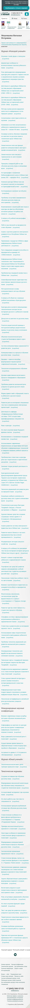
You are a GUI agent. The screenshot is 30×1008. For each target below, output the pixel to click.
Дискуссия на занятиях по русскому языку (14, 318)
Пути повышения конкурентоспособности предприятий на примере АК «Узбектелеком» (14, 252)
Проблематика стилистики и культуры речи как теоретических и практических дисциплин (14, 459)
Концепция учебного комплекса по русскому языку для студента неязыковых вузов (15, 498)
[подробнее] (5, 58)
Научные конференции (17, 964)
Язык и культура (6, 425)
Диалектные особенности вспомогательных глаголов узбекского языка (13, 65)
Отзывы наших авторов (7, 976)
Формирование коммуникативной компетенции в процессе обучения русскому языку (12, 844)
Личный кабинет (27, 14)
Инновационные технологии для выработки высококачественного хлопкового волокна (12, 653)
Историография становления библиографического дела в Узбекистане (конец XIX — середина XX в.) (14, 175)
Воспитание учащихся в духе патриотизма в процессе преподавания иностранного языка (14, 890)
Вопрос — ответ (5, 974)
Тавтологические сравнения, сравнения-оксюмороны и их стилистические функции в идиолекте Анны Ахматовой (14, 869)
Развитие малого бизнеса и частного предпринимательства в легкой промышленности (13, 535)
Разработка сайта (16, 1004)
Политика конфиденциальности (15, 999)
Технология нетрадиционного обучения (14, 368)
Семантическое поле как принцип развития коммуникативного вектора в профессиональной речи (13, 147)
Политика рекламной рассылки (15, 1001)
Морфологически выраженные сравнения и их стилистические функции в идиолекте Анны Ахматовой (15, 671)
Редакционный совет (16, 974)
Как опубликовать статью (20, 966)
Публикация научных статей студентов (11, 980)
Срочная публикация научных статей (10, 978)
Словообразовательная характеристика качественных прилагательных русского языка (14, 282)
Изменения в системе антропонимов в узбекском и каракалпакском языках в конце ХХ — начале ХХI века (13, 127)
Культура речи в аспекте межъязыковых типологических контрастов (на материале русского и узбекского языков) (14, 309)
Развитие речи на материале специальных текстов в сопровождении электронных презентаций (15, 405)
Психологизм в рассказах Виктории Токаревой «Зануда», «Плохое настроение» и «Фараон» (12, 507)
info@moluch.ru (15, 15)
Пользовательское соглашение (15, 997)
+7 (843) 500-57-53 (16, 13)
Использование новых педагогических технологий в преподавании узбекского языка (14, 635)
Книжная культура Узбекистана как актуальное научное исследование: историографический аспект (12, 184)
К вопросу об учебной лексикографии (13, 218)
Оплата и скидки (18, 968)
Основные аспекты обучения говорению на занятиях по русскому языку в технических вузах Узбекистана (14, 136)
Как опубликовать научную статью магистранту (13, 982)
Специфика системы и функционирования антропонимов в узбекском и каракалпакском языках (14, 619)
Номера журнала (5, 964)
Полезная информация (7, 968)
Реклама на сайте (18, 976)
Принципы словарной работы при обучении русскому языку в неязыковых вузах (14, 166)
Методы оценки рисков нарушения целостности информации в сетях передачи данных (12, 111)
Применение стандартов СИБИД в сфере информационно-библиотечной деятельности (14, 243)
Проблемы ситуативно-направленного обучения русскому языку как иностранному (13, 200)
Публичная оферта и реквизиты (15, 996)
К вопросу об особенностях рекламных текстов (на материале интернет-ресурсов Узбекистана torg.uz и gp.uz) (15, 550)
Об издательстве (5, 970)
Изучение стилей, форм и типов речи (13, 56)
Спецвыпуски (4, 984)
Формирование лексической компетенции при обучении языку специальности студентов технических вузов (14, 785)
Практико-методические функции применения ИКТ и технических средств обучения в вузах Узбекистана (14, 937)
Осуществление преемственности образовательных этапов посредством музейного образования (13, 745)
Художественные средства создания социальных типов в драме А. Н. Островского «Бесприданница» (13, 516)
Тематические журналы (7, 966)
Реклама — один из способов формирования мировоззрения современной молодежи (11, 361)
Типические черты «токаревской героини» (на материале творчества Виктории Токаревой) (14, 662)
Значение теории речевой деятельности (14, 466)
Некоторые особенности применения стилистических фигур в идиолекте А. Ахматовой (13, 835)
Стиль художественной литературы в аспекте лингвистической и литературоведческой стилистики (13, 680)
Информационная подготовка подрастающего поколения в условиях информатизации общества (13, 692)
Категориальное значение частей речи (13, 191)
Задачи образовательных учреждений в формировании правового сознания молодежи (14, 881)
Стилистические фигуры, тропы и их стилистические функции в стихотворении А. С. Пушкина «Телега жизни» (14, 860)
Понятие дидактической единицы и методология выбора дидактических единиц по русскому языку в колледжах (14, 327)
